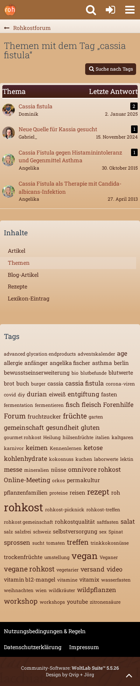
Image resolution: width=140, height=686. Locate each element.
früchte (75, 415)
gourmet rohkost (22, 437)
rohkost (23, 507)
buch (22, 383)
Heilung (52, 437)
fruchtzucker (44, 416)
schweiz (42, 531)
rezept (98, 491)
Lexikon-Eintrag (28, 298)
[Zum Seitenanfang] (129, 675)
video (114, 569)
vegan (85, 555)
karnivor (14, 448)
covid (10, 394)
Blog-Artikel (23, 274)
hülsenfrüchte (78, 437)
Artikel (16, 250)
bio (75, 373)
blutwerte (120, 372)
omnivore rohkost (94, 469)
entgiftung (83, 394)
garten (96, 416)
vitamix (89, 579)
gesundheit (62, 427)
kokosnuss (61, 459)
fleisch (91, 404)
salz (8, 531)
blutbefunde (93, 373)
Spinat (115, 531)
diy (21, 394)
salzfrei (23, 531)
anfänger (36, 362)
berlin (121, 362)
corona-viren (120, 383)
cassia (55, 383)
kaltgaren (122, 437)
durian (37, 394)
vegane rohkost (29, 568)
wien (41, 590)
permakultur (83, 480)
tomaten (55, 543)
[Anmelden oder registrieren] (110, 9)
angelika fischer (70, 362)
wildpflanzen (96, 589)
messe (13, 469)
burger (38, 383)
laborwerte (106, 459)
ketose (93, 447)
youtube (77, 601)
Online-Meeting (27, 480)
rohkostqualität (75, 521)
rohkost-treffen (103, 509)
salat (128, 521)
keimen (37, 447)
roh (115, 492)
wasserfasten (116, 580)
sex (103, 531)
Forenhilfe (118, 404)
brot (9, 383)
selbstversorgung (75, 531)
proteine (58, 493)
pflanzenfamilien (25, 492)
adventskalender (96, 354)
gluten (90, 427)
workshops (52, 602)
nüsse (58, 469)
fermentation (18, 405)
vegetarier (67, 569)
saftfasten (108, 522)
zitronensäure (105, 602)
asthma (102, 362)
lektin (126, 459)
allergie (13, 362)
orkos (58, 480)
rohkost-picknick (64, 509)
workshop (21, 601)
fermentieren (49, 405)
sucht (38, 543)
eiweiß (57, 394)
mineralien (36, 470)
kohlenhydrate (25, 458)
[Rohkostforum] (9, 9)
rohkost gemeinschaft (28, 522)
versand (92, 569)
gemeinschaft (24, 427)
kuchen (83, 459)
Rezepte (17, 286)
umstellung (57, 557)
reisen (77, 492)
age (122, 353)
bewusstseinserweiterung (37, 372)
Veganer (109, 557)
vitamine (67, 580)
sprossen (17, 542)
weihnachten (18, 590)
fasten (109, 394)
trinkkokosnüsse (110, 543)
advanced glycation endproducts (40, 354)
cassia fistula (84, 383)
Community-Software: (70, 668)
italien (102, 437)
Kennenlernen (66, 448)
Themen (19, 262)
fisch (73, 404)
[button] (130, 9)
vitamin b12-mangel (29, 579)
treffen (78, 542)
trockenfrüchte (23, 557)
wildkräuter (62, 590)
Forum (15, 415)
